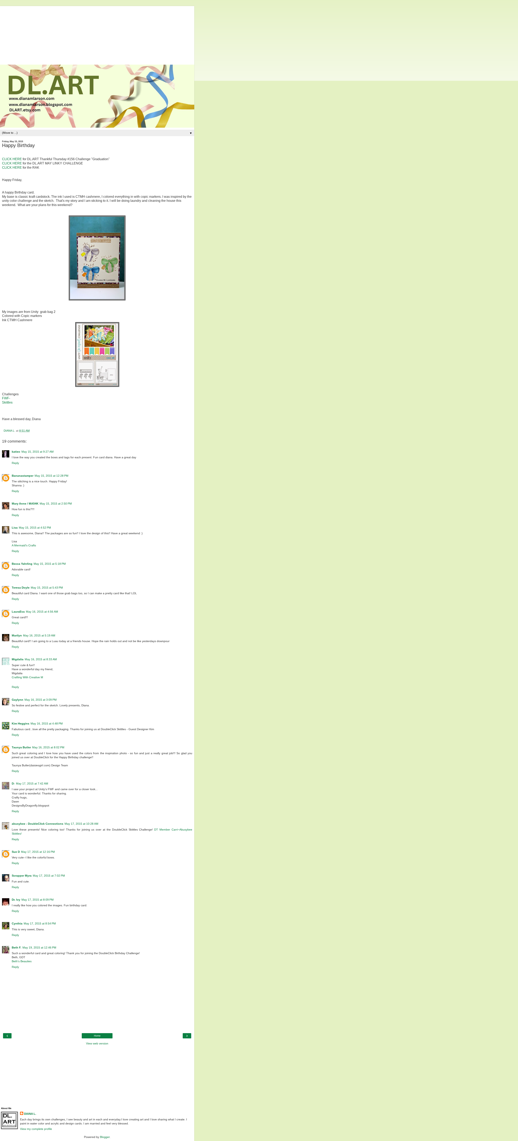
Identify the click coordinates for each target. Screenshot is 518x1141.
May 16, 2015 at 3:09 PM (40, 699)
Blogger (105, 1137)
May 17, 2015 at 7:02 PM (49, 875)
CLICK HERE (12, 159)
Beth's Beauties (22, 961)
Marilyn (17, 635)
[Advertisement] (97, 34)
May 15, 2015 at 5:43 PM (47, 587)
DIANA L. (30, 1113)
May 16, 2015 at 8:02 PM (48, 747)
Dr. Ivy (16, 899)
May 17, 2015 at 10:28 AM (81, 823)
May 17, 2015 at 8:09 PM (37, 899)
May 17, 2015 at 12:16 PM (38, 851)
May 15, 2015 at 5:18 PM (50, 563)
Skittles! (17, 833)
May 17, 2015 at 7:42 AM (32, 783)
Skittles (7, 402)
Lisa (15, 527)
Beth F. (16, 947)
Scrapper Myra (22, 875)
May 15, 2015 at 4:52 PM (35, 527)
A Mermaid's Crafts (24, 545)
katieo (16, 451)
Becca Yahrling (22, 563)
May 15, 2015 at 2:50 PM (56, 503)
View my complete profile (36, 1128)
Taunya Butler (21, 747)
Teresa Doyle (21, 587)
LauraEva (18, 611)
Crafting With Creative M (27, 677)
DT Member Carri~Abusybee (173, 829)
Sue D (16, 851)
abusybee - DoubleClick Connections (37, 823)
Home (97, 1035)
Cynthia (17, 923)
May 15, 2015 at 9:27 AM (37, 451)
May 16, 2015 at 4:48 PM (47, 723)
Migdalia (17, 659)
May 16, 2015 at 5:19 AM (39, 635)
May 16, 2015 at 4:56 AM (42, 611)
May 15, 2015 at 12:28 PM (51, 475)
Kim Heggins (20, 723)
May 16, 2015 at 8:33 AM (41, 659)
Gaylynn (17, 699)
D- (13, 783)
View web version (97, 1043)
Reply (15, 463)
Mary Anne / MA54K (25, 503)
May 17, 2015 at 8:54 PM (40, 923)
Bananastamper (22, 475)
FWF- (6, 398)
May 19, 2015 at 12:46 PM (39, 947)
